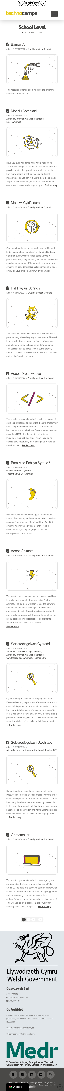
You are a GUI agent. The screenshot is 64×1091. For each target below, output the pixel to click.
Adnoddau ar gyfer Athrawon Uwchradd (25, 118)
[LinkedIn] (32, 3)
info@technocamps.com (18, 997)
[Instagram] (43, 3)
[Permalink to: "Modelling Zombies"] (32, 142)
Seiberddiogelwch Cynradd (30, 643)
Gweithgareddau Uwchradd (41, 378)
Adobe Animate (22, 550)
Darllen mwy (51, 185)
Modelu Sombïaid (23, 110)
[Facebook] (20, 3)
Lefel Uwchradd (13, 121)
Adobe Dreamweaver (26, 373)
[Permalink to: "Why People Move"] (32, 494)
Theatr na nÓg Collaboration (19, 473)
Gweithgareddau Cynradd (40, 48)
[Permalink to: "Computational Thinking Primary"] (32, 227)
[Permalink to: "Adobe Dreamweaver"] (32, 398)
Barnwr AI (18, 44)
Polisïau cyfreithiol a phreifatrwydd (20, 1027)
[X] (26, 3)
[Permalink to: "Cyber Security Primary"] (32, 678)
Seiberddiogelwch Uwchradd (31, 742)
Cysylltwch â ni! (15, 1000)
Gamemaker (20, 834)
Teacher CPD (39, 657)
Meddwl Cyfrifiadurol (25, 202)
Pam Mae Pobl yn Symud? (30, 462)
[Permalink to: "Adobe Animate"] (32, 576)
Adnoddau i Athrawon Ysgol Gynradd (23, 651)
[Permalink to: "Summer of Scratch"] (32, 313)
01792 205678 (12, 994)
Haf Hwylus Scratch (25, 288)
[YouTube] (37, 3)
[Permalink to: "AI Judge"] (32, 69)
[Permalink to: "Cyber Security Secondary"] (32, 770)
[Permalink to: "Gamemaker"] (32, 859)
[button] (54, 14)
